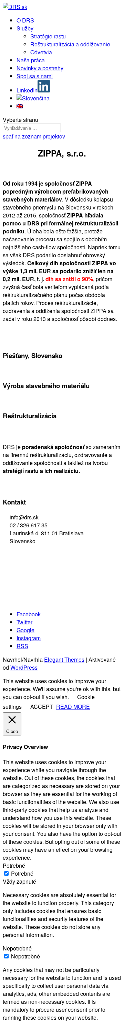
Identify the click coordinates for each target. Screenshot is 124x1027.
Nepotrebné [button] (17, 948)
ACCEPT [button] (41, 707)
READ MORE (73, 707)
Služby (25, 28)
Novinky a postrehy (40, 68)
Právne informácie (28, 572)
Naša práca (31, 60)
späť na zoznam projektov (34, 136)
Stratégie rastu (48, 36)
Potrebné (22, 873)
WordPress (24, 667)
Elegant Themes (64, 659)
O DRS (25, 20)
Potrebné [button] (14, 865)
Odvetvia (41, 52)
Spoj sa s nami (35, 76)
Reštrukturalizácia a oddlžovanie (70, 44)
